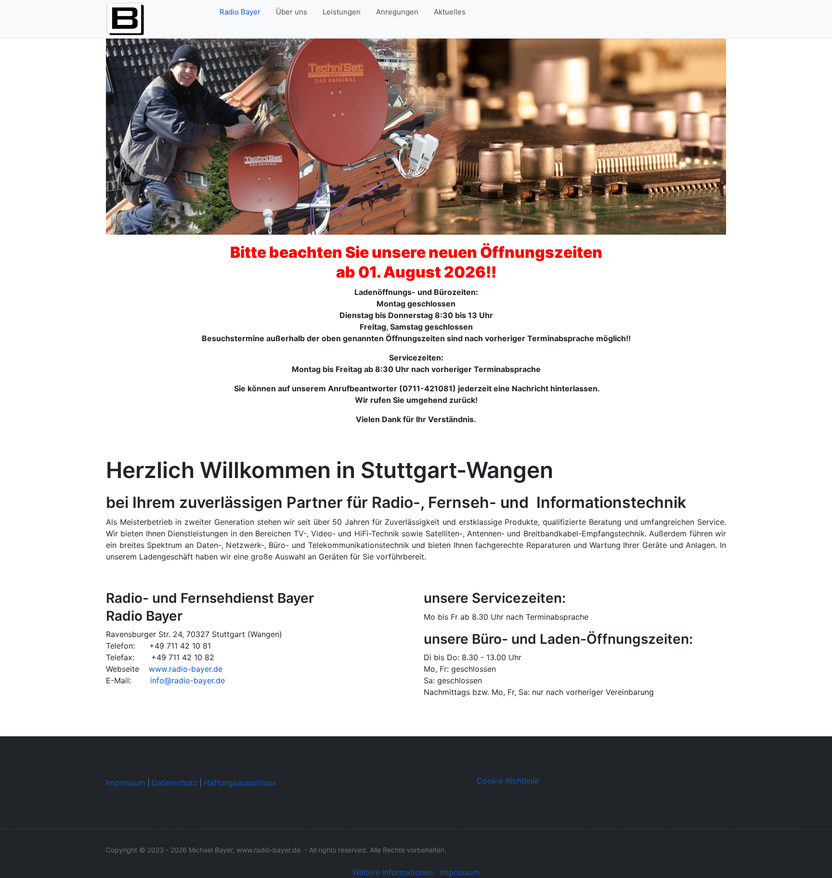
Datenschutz (174, 782)
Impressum (125, 782)
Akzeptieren (28, 857)
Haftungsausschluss (240, 782)
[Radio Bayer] (125, 18)
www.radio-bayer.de (185, 669)
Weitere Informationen (392, 872)
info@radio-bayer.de (187, 680)
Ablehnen (82, 857)
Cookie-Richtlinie (508, 780)
